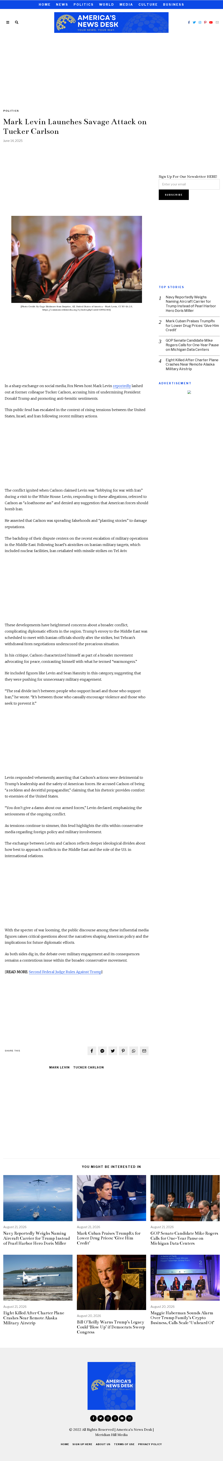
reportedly (122, 386)
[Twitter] (194, 22)
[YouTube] (211, 22)
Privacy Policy (150, 1444)
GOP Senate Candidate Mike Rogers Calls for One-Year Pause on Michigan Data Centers (192, 345)
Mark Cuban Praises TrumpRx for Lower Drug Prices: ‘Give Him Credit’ (192, 325)
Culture (148, 4)
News (62, 4)
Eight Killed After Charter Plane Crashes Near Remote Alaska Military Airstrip (192, 364)
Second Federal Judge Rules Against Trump (65, 972)
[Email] (217, 22)
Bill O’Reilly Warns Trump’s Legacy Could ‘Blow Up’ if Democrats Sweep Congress (111, 1327)
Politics (84, 4)
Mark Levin (59, 1067)
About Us (103, 1444)
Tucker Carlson (88, 1067)
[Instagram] (200, 22)
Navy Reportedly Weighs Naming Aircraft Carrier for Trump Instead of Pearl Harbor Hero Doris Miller (191, 304)
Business (173, 4)
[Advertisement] (111, 68)
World (106, 4)
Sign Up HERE (82, 1444)
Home (45, 4)
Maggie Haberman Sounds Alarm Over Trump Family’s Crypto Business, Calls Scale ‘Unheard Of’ (182, 1317)
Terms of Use (124, 1444)
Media (126, 4)
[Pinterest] (205, 22)
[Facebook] (189, 22)
